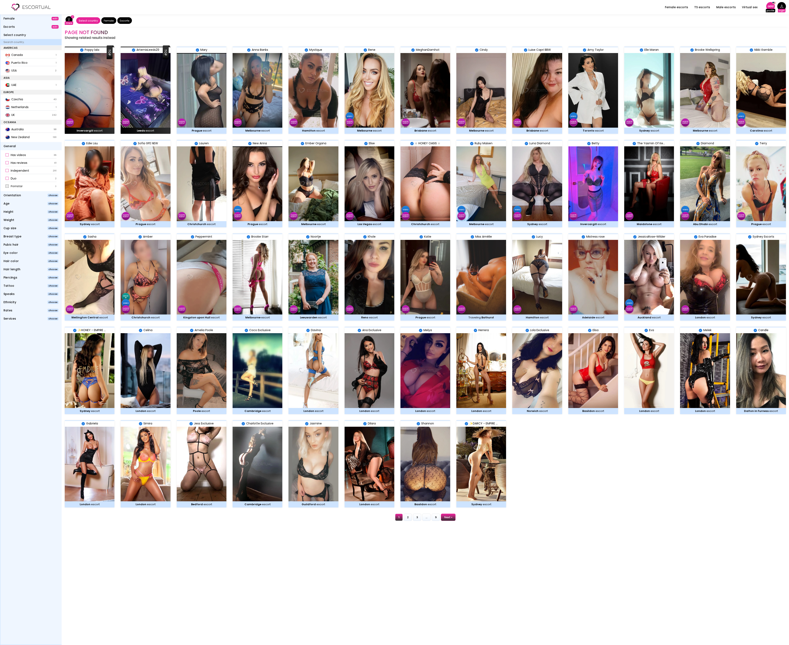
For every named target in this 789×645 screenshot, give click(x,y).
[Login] (781, 7)
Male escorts (726, 7)
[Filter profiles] (69, 20)
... (426, 517)
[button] (31, 155)
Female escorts (676, 7)
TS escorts (702, 7)
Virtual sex (750, 7)
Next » (448, 517)
